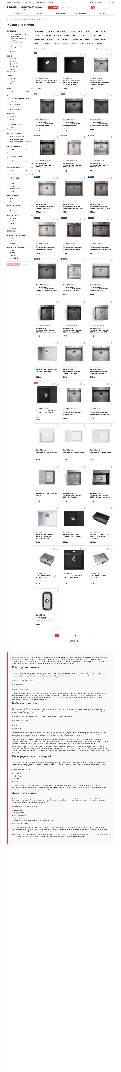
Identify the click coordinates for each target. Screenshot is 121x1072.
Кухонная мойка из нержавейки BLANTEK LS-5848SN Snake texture (45, 247)
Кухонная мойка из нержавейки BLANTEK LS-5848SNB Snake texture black (100, 247)
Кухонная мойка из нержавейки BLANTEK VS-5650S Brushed (99, 165)
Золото (101, 35)
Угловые (99, 43)
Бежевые (57, 35)
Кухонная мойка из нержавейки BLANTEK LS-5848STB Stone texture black (46, 288)
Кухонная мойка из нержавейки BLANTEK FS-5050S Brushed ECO (72, 495)
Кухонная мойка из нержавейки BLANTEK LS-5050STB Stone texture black (100, 206)
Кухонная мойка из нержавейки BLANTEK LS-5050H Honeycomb (99, 82)
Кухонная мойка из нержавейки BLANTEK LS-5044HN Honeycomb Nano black (99, 495)
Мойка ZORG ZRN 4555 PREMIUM (98, 577)
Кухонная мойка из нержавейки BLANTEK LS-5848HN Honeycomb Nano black (72, 206)
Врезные (50, 39)
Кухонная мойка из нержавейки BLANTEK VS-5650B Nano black (45, 165)
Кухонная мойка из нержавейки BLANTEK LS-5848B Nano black (72, 123)
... (80, 635)
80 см (103, 31)
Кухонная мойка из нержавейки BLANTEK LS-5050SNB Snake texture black (73, 247)
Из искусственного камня (81, 39)
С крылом (50, 31)
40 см (73, 31)
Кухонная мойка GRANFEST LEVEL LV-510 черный (72, 577)
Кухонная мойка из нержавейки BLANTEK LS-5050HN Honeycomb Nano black (99, 123)
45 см (80, 31)
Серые (81, 43)
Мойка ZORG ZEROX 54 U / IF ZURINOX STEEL (46, 577)
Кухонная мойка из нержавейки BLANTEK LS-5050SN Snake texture (72, 288)
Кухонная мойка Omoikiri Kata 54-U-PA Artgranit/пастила (46, 370)
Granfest (56, 43)
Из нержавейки (99, 39)
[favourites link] (106, 7)
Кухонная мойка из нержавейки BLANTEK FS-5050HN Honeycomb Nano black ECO (45, 330)
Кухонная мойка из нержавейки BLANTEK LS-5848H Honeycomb (99, 288)
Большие (84, 35)
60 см (96, 31)
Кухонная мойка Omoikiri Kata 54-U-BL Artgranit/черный (46, 81)
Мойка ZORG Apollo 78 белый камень (73, 453)
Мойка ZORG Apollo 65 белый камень (100, 453)
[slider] (7, 95)
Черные (65, 43)
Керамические (62, 31)
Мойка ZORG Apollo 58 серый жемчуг (46, 494)
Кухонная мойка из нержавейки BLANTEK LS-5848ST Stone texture (45, 206)
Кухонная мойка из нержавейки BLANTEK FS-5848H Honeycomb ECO (99, 371)
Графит (92, 35)
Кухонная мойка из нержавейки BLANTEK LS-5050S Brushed (72, 412)
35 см (75, 35)
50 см (88, 31)
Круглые (90, 43)
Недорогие (39, 31)
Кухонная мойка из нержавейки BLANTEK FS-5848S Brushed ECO (72, 371)
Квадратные (39, 39)
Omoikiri (38, 43)
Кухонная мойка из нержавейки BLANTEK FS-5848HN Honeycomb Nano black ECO (99, 412)
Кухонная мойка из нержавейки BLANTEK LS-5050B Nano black (45, 123)
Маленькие (47, 35)
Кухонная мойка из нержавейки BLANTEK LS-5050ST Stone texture (72, 165)
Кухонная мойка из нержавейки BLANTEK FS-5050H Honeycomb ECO (99, 330)
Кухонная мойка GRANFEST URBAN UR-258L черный (45, 412)
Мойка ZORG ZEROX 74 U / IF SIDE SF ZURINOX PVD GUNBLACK (100, 536)
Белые (73, 43)
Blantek (46, 43)
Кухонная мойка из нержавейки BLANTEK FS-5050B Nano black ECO (72, 330)
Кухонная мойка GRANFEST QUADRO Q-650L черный (72, 535)
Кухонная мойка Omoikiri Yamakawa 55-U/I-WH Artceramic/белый (45, 536)
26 (84, 635)
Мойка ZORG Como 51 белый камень (46, 453)
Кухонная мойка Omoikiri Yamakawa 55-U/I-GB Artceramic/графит (72, 82)
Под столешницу (63, 39)
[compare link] (101, 7)
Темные (66, 35)
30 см (37, 35)
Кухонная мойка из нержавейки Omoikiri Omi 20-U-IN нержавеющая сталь (46, 619)
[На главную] (13, 7)
